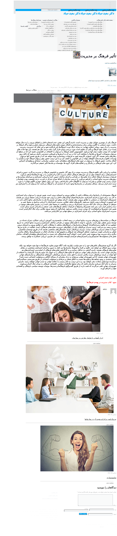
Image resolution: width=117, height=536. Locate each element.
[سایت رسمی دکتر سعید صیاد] (88, 15)
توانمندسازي (111, 478)
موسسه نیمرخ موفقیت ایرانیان (50, 498)
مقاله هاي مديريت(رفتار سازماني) (45, 92)
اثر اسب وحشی (54, 519)
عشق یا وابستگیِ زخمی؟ (51, 517)
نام (115, 510)
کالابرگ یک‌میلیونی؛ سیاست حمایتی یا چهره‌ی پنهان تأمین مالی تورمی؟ (40, 511)
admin (76, 87)
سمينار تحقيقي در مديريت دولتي (45, 90)
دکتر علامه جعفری (53, 495)
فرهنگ (59, 90)
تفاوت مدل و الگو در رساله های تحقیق (48, 509)
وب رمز (102, 526)
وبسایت (86, 508)
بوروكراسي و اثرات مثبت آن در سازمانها (100, 419)
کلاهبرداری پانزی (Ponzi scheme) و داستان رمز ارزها (44, 515)
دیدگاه (114, 505)
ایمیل (114, 514)
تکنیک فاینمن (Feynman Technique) (48, 513)
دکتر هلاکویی (54, 492)
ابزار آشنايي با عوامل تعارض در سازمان (87, 338)
